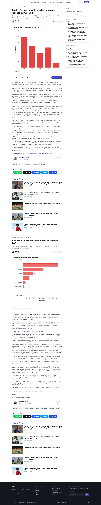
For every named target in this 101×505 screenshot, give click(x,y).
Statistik (14, 6)
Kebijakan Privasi (64, 502)
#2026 (57, 408)
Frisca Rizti (26, 157)
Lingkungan (60, 2)
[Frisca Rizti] (15, 158)
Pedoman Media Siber (56, 492)
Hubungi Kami (55, 490)
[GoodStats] (15, 487)
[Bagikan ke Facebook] (59, 21)
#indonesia (51, 408)
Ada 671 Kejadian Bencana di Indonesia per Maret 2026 (32, 331)
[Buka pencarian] (79, 2)
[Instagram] (57, 404)
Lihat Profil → (58, 157)
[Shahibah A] (15, 402)
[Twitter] (16, 494)
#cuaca (26, 408)
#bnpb (37, 408)
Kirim (87, 494)
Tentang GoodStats (56, 488)
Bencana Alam (27, 6)
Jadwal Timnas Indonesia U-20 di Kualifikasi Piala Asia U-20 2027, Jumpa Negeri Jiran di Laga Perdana (41, 225)
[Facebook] (13, 494)
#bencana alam (44, 408)
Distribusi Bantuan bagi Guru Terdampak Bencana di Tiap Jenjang (34, 391)
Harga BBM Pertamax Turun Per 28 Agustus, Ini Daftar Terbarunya (43, 203)
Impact (53, 494)
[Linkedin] (60, 160)
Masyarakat (52, 2)
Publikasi (37, 494)
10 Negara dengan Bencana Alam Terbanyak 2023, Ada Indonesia (35, 153)
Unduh (16, 77)
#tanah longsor (36, 164)
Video (36, 492)
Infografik (37, 490)
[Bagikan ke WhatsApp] (53, 21)
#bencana (15, 164)
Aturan (58, 502)
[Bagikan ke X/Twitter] (56, 21)
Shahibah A (26, 401)
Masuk (86, 2)
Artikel (36, 488)
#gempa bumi (27, 164)
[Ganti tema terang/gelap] (82, 2)
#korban (43, 164)
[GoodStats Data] (16, 2)
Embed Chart (27, 77)
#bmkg (31, 408)
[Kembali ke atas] (88, 502)
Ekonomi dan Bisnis (35, 2)
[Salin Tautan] (61, 21)
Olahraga (44, 2)
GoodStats (67, 2)
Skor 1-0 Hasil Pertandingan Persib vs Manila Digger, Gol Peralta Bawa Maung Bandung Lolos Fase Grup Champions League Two (43, 183)
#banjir (20, 164)
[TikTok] (22, 494)
